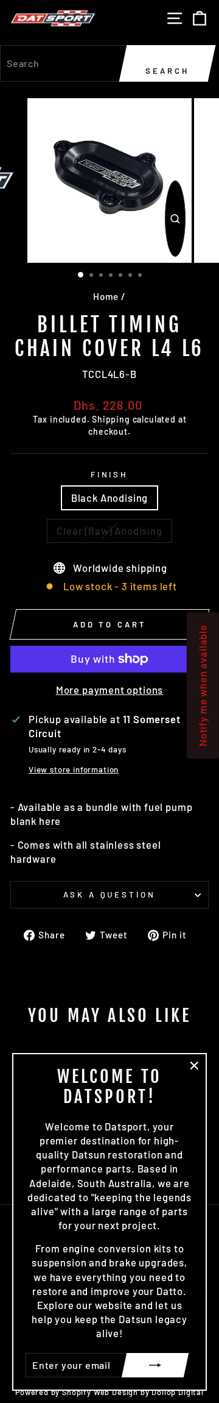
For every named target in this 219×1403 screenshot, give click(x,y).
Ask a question (109, 894)
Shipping (111, 419)
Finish (110, 474)
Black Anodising (109, 497)
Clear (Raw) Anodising (109, 530)
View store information (74, 769)
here (50, 821)
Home (106, 296)
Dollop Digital (177, 1392)
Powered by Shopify (53, 1392)
